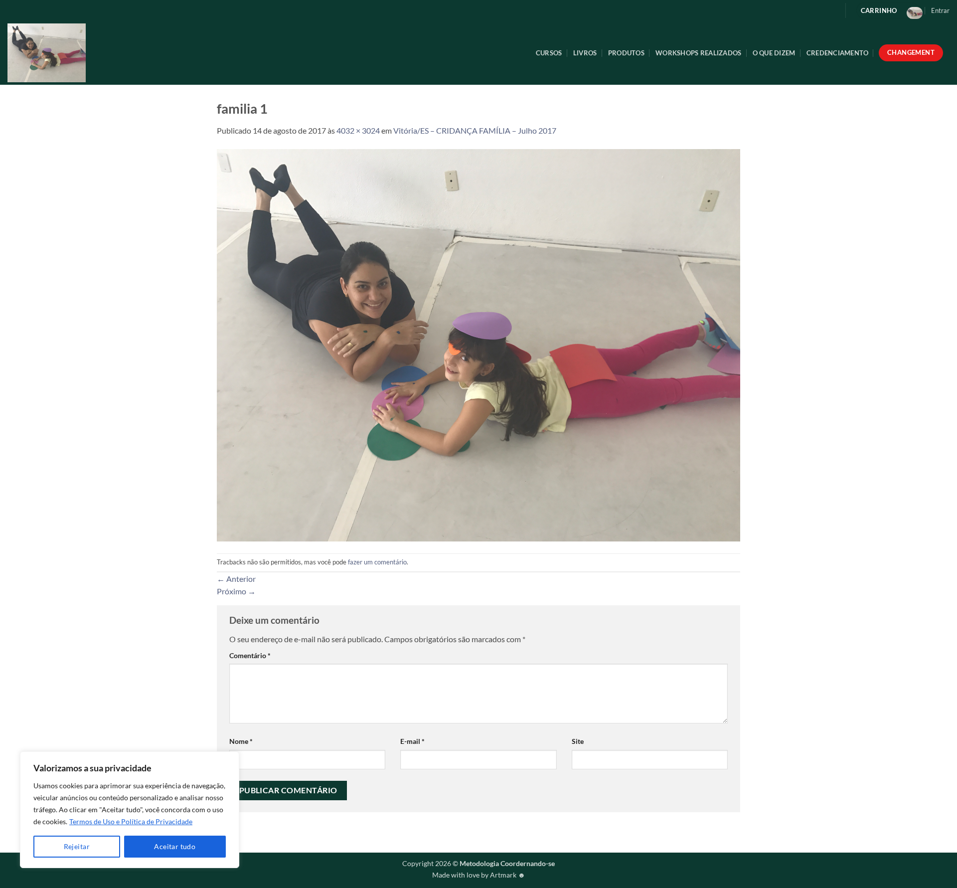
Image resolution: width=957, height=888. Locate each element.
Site (578, 741)
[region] (129, 809)
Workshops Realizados (698, 53)
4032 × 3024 (358, 130)
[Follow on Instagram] (829, 10)
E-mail (412, 741)
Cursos (549, 53)
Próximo (236, 591)
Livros (585, 53)
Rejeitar (77, 846)
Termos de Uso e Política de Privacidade (130, 821)
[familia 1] (478, 344)
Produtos (626, 53)
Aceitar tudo (174, 846)
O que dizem (774, 53)
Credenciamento (837, 53)
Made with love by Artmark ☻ (478, 875)
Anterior (236, 578)
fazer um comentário (377, 562)
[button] (940, 10)
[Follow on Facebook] (813, 10)
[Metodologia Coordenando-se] (90, 53)
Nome (241, 741)
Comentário (250, 655)
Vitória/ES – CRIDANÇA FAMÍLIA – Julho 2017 (474, 130)
